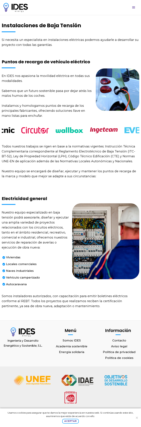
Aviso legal (119, 346)
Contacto (119, 340)
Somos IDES (72, 340)
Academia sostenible (71, 346)
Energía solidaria (71, 352)
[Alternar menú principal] (134, 8)
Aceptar (70, 421)
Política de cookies (119, 358)
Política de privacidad (119, 352)
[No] (136, 417)
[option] (32, 130)
